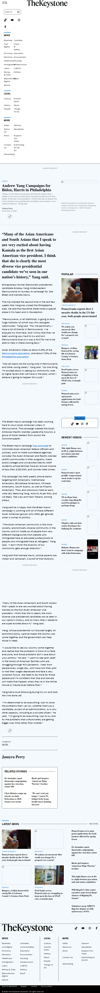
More (65, 938)
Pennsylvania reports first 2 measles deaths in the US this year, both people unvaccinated (79, 312)
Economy (8, 53)
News (16, 105)
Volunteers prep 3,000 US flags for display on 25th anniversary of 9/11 (83, 908)
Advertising (9, 154)
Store (6, 136)
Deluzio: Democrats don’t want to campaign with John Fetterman (72, 550)
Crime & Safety (68, 305)
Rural (16, 79)
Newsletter (19, 129)
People (7, 109)
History (7, 105)
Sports (7, 85)
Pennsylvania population (16, 353)
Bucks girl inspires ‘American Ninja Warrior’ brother (40, 781)
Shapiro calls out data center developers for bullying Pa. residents (71, 525)
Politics (17, 72)
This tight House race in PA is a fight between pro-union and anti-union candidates (72, 452)
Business (8, 40)
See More (93, 824)
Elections (8, 57)
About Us (66, 947)
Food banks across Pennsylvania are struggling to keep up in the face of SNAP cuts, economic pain (71, 376)
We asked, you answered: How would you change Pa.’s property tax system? (69, 332)
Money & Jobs (8, 970)
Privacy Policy (46, 986)
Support (24, 986)
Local (47, 938)
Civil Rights (7, 947)
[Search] (18, 12)
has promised (40, 446)
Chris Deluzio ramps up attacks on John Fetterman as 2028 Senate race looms (15, 797)
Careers (34, 986)
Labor (6, 68)
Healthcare (9, 61)
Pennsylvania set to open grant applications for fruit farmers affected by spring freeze (71, 399)
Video (6, 125)
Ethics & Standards (9, 986)
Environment (20, 57)
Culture (7, 99)
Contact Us (67, 957)
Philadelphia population (15, 357)
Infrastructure (20, 65)
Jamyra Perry (7, 208)
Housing (17, 61)
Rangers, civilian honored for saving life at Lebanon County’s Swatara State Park (70, 354)
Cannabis (18, 40)
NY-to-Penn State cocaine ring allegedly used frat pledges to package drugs (71, 501)
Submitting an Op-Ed (19, 147)
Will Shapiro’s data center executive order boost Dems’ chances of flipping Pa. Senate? (84, 894)
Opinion (17, 125)
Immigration (9, 65)
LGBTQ (17, 68)
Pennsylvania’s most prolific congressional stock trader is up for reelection (71, 477)
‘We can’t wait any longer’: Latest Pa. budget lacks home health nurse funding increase (41, 799)
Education (18, 53)
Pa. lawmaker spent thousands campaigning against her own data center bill (15, 782)
